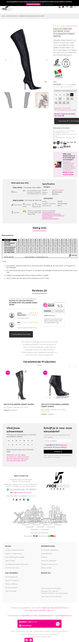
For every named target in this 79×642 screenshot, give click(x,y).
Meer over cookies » (47, 4)
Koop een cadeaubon (48, 561)
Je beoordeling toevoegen (21, 334)
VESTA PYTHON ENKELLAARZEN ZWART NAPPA (55, 405)
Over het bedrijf (10, 591)
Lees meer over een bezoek (51, 596)
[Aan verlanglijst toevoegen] (74, 121)
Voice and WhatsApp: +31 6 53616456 (22, 489)
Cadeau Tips (47, 217)
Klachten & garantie (12, 580)
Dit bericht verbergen (33, 4)
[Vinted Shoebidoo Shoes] (28, 500)
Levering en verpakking (49, 550)
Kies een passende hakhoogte (17, 459)
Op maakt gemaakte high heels (16, 564)
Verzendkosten (46, 554)
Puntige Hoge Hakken (50, 218)
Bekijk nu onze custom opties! (68, 173)
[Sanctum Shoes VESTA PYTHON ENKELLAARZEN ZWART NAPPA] (58, 384)
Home (3, 16)
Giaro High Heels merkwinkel (35, 610)
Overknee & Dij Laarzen (51, 214)
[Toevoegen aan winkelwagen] (56, 121)
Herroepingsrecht (11, 577)
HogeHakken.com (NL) (29, 616)
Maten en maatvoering (13, 554)
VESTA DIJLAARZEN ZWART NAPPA (19, 404)
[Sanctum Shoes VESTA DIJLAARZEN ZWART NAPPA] (21, 384)
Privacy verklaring (11, 584)
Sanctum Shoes (57, 190)
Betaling (44, 557)
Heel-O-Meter (10, 561)
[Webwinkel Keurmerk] (67, 146)
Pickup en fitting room (49, 564)
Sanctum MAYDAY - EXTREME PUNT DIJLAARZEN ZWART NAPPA (25, 16)
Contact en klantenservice (14, 550)
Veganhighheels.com (46, 616)
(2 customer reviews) (71, 26)
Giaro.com (50, 610)
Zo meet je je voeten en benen (18, 457)
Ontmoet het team (12, 568)
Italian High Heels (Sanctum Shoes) (54, 608)
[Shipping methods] (59, 143)
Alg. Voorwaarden (11, 588)
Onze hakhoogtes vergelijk (14, 557)
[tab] (39, 228)
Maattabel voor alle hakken (16, 455)
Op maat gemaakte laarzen (16, 461)
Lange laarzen (48, 212)
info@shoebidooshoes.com (22, 492)
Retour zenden (46, 568)
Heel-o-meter (18, 200)
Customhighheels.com (63, 616)
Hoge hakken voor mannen (53, 215)
